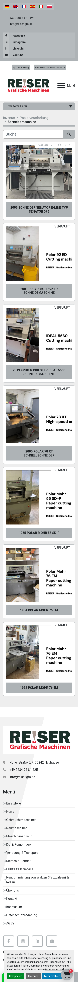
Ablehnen (33, 976)
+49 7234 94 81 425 (21, 18)
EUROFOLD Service (19, 869)
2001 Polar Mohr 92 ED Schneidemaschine (39, 291)
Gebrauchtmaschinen (21, 820)
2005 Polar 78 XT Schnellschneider (39, 453)
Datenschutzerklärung (57, 969)
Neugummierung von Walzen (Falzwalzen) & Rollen (37, 879)
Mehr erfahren (52, 976)
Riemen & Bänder (18, 861)
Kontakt (11, 899)
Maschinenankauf (19, 836)
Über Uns (12, 890)
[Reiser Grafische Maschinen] (39, 740)
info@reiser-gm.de (20, 23)
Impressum (14, 907)
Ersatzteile (13, 803)
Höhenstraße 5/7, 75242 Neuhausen (35, 762)
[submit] (69, 134)
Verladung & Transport (22, 853)
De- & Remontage (18, 844)
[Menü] (61, 85)
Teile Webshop (22, 67)
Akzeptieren (15, 976)
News (10, 812)
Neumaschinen (16, 828)
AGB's (10, 923)
